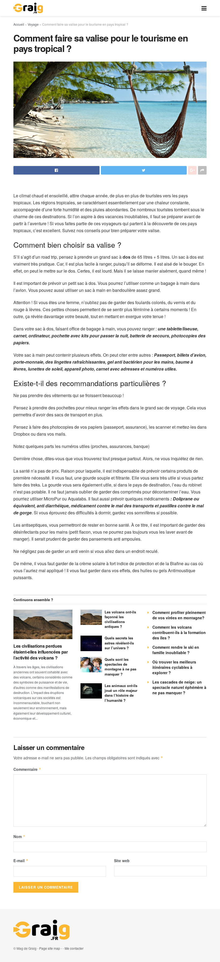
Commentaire (27, 769)
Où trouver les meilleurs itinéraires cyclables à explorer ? (174, 667)
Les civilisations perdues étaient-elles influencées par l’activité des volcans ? (40, 652)
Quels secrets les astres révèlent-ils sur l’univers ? (119, 642)
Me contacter (74, 948)
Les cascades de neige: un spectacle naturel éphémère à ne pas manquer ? (179, 687)
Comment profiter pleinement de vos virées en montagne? (179, 615)
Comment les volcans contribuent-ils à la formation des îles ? (179, 632)
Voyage (33, 24)
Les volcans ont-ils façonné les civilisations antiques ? (120, 619)
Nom (19, 836)
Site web (122, 860)
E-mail (20, 860)
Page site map (49, 948)
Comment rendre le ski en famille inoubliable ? (175, 649)
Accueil (18, 24)
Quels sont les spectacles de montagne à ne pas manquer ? (120, 667)
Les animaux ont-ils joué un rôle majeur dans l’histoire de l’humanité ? (121, 693)
